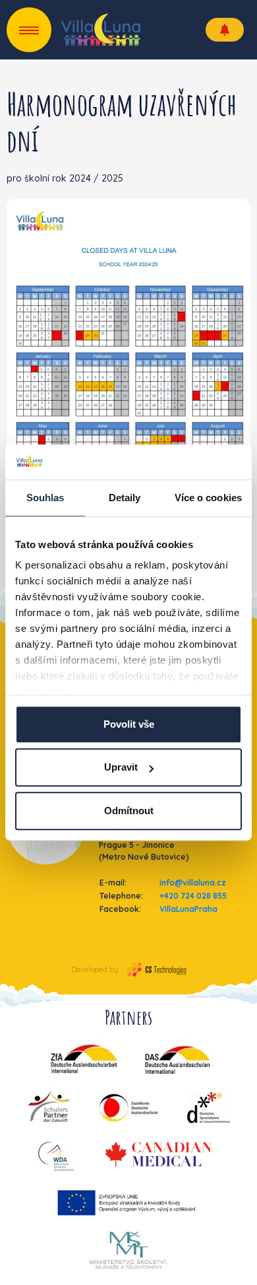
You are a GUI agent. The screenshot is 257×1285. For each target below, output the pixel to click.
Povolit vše (128, 724)
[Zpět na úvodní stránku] (100, 29)
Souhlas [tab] (45, 497)
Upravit (121, 767)
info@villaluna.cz (192, 882)
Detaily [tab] (125, 497)
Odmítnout (129, 810)
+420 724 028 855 (193, 896)
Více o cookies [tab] (208, 497)
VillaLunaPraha (188, 909)
